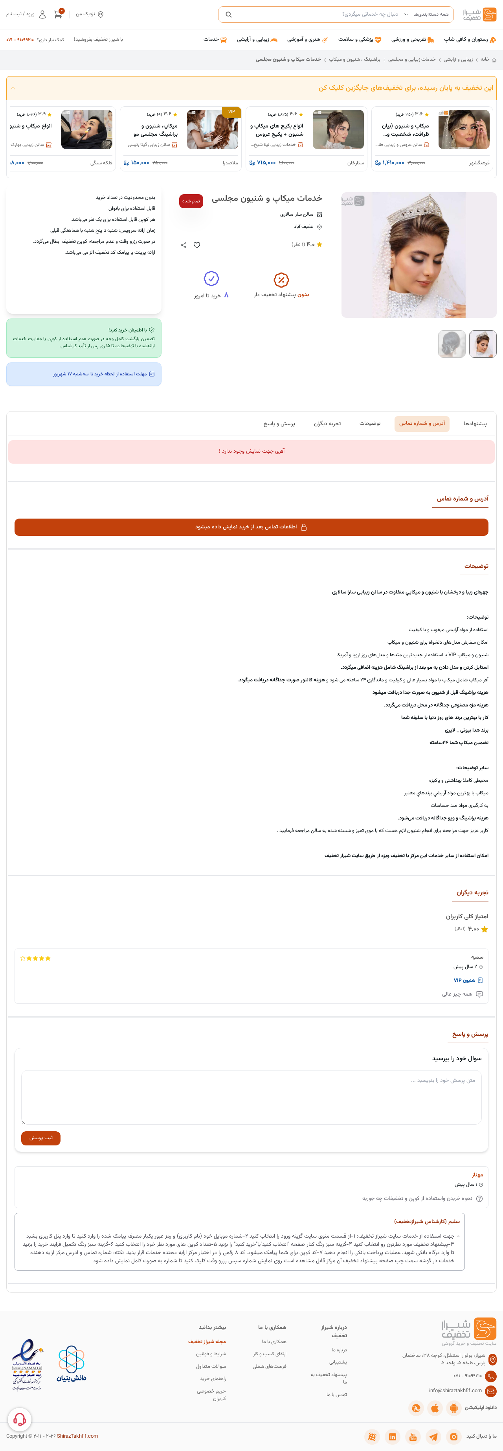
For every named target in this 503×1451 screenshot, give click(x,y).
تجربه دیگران (327, 423)
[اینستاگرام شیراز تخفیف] (454, 1437)
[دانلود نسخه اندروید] (454, 1408)
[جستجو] (229, 14)
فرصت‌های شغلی (269, 1367)
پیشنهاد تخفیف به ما (328, 1379)
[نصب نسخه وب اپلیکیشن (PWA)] (416, 1408)
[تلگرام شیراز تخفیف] (433, 1437)
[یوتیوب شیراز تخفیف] (413, 1437)
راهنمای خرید (213, 1379)
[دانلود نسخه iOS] (435, 1408)
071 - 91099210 (20, 40)
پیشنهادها (475, 423)
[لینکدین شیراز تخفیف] (392, 1437)
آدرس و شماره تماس (422, 423)
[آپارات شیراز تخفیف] (372, 1437)
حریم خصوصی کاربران (211, 1395)
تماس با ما (337, 1395)
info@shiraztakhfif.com (455, 1391)
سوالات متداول (211, 1367)
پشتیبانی (338, 1362)
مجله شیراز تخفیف (207, 1342)
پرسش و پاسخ (279, 423)
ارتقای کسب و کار (269, 1354)
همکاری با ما (274, 1342)
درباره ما (339, 1350)
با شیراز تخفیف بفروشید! (98, 40)
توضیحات (370, 423)
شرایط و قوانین (211, 1354)
